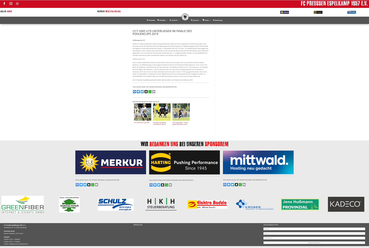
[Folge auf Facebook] (4, 3)
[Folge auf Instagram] (11, 3)
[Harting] (318, 12)
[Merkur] (284, 12)
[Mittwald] (351, 12)
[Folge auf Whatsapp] (17, 3)
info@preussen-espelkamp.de (18, 244)
